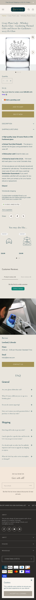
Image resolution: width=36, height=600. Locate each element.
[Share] (11, 216)
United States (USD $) (12, 559)
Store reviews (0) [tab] (26, 277)
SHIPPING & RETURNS (10, 129)
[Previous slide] (3, 52)
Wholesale (6, 550)
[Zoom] (33, 37)
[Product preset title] (9, 241)
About (4, 537)
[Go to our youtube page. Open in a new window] (14, 529)
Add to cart (18, 107)
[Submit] (31, 485)
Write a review (18, 289)
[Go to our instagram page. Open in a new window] (9, 529)
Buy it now (18, 114)
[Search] (29, 9)
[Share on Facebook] (17, 216)
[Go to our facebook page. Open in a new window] (4, 529)
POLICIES (5, 544)
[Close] (31, 580)
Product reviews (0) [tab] (10, 277)
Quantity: (5, 76)
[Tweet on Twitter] (23, 216)
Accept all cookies (18, 594)
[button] (15, 72)
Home (4, 16)
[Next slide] (33, 52)
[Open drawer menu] (3, 9)
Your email (7, 486)
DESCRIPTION (7, 124)
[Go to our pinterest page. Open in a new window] (19, 529)
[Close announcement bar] (33, 2)
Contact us (18, 364)
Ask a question (7, 210)
